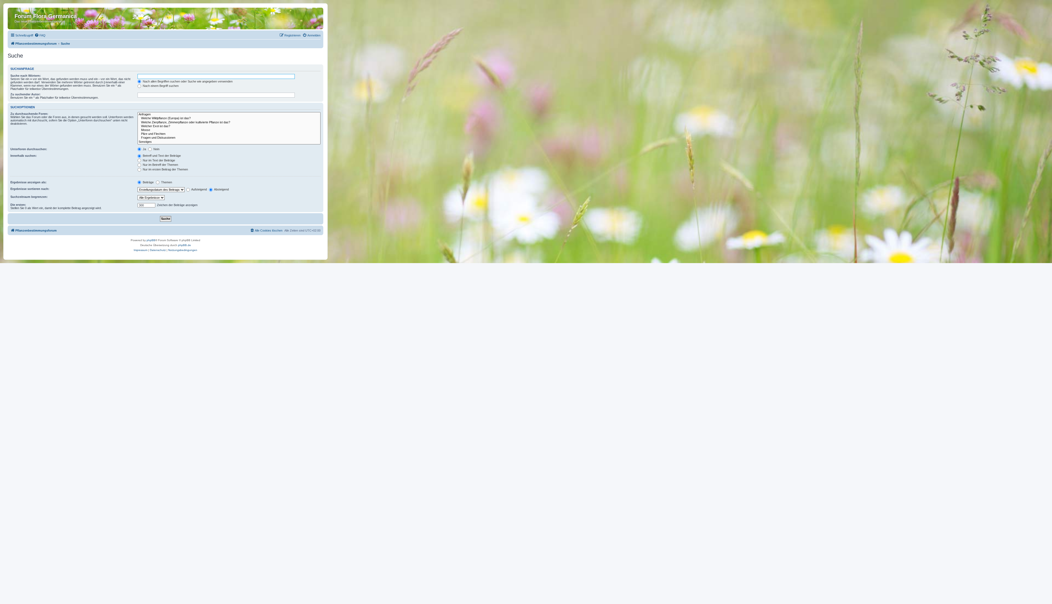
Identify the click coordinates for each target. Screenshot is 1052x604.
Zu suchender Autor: (25, 94)
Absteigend (221, 189)
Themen (166, 182)
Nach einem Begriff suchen (160, 85)
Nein (156, 149)
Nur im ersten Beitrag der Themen (165, 169)
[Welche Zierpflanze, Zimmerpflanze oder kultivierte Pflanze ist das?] (229, 122)
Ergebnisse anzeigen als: (28, 182)
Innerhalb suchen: (23, 155)
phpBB (151, 240)
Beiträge (148, 182)
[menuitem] (40, 35)
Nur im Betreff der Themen (160, 164)
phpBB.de (184, 245)
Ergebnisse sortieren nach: (29, 188)
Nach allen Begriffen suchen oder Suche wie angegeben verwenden (187, 81)
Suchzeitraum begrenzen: (29, 196)
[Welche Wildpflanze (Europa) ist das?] (229, 118)
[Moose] (229, 130)
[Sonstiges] (229, 142)
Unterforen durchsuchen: (28, 149)
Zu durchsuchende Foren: (29, 113)
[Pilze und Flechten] (229, 134)
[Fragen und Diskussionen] (229, 138)
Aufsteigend (199, 189)
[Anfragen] (229, 114)
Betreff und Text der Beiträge (161, 155)
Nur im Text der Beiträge (158, 160)
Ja (144, 149)
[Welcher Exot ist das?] (229, 126)
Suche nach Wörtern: (25, 75)
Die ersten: (18, 204)
